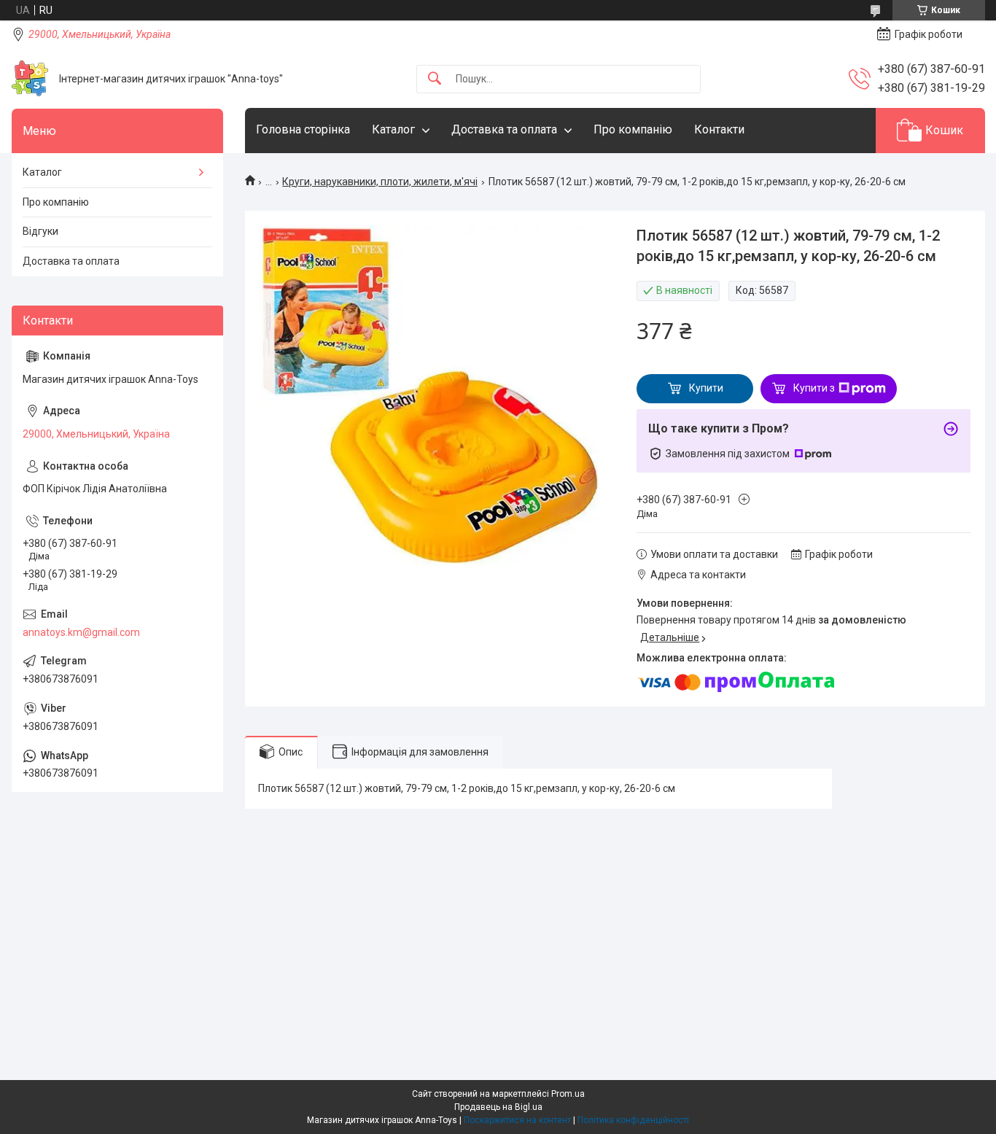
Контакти (719, 129)
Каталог (393, 129)
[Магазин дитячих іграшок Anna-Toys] (30, 79)
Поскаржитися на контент (517, 1120)
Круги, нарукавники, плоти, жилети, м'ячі (380, 181)
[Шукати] (434, 79)
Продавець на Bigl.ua (498, 1107)
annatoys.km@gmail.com (81, 632)
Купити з (814, 388)
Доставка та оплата (504, 129)
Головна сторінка (303, 129)
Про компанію (633, 129)
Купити (706, 388)
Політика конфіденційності (633, 1120)
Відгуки (40, 231)
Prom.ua (568, 1094)
